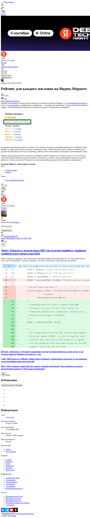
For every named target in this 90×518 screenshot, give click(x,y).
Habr (14, 516)
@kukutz (16, 222)
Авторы (9, 468)
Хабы (8, 464)
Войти (8, 449)
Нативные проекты (13, 501)
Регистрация (11, 452)
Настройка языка (8, 514)
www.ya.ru (10, 417)
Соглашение (10, 486)
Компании (10, 466)
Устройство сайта (13, 478)
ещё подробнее (13, 105)
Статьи (8, 460)
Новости (9, 462)
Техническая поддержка (24, 514)
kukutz (3, 83)
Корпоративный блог (14, 496)
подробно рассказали (77, 103)
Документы (10, 484)
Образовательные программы (17, 503)
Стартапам (10, 505)
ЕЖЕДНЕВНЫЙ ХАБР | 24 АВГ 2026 (16, 238)
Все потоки (9, 2)
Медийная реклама (13, 499)
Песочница (10, 470)
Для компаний (11, 482)
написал (18, 259)
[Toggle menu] (2, 2)
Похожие (19, 385)
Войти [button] (3, 15)
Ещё (8, 375)
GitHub (4, 210)
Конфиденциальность (14, 488)
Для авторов (10, 480)
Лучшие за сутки (8, 385)
